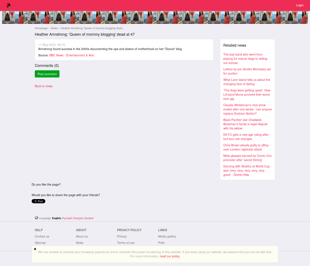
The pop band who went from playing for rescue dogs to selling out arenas (245, 58)
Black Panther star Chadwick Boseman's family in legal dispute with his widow (245, 124)
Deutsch (89, 218)
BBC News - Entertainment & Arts (71, 55)
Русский (67, 218)
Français (78, 218)
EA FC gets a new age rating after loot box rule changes (246, 136)
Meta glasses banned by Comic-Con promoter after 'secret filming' (247, 157)
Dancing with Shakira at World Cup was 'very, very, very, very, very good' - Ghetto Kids (246, 170)
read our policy (169, 256)
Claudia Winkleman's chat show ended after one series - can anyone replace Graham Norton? (247, 109)
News (54, 28)
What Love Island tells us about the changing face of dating (246, 81)
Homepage (41, 28)
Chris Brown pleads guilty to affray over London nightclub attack (246, 147)
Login (299, 5)
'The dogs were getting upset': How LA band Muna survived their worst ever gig (246, 94)
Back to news (44, 86)
